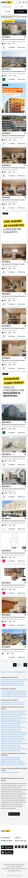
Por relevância (23, 16)
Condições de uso (20, 864)
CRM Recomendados (6, 840)
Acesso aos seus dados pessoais (14, 866)
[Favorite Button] (25, 37)
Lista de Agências (5, 837)
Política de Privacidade (9, 864)
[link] (21, 47)
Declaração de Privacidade (8, 868)
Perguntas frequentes (21, 868)
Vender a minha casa (20, 840)
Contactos (18, 837)
